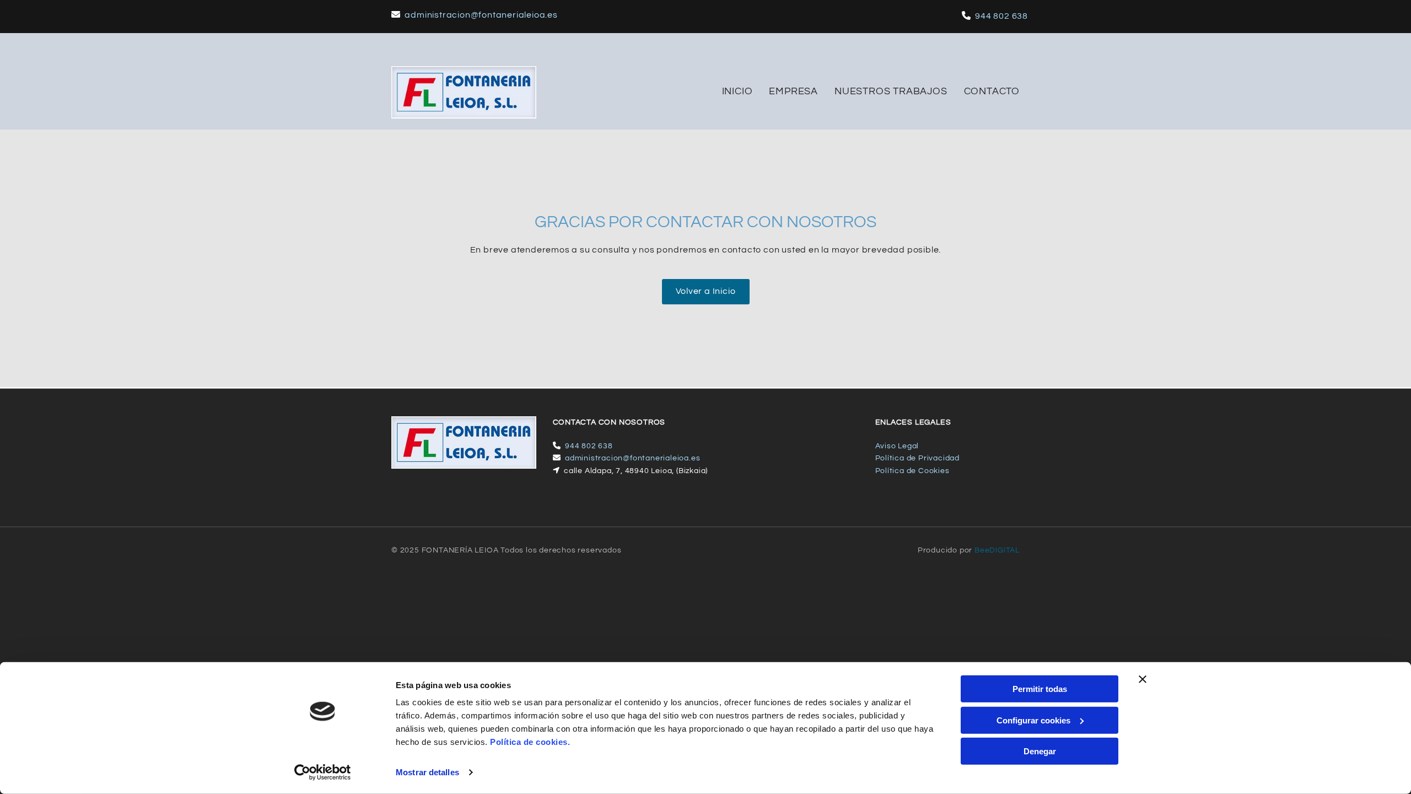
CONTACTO (992, 91)
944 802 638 (1001, 16)
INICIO (737, 91)
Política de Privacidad (917, 458)
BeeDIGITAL (997, 550)
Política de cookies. (530, 742)
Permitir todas (1040, 689)
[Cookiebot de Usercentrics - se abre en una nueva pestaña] (322, 772)
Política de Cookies (912, 471)
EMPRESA (793, 91)
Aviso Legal (897, 446)
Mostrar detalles (427, 772)
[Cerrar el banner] (1142, 679)
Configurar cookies (1033, 720)
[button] (706, 291)
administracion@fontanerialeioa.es (481, 14)
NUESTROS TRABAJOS (890, 91)
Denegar (1040, 751)
